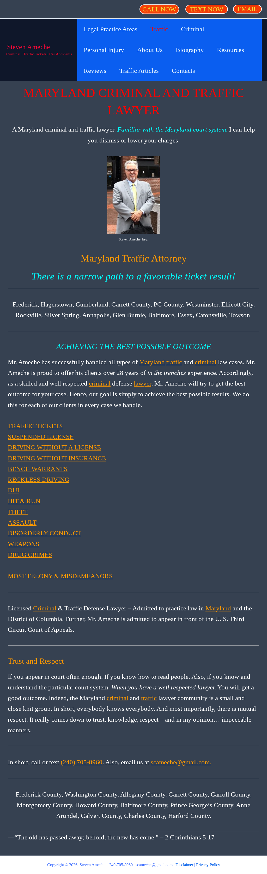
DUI (13, 490)
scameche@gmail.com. (181, 762)
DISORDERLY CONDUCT (44, 533)
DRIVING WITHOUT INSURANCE (57, 458)
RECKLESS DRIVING (38, 479)
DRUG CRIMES (30, 554)
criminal (205, 362)
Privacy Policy (208, 865)
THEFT (18, 511)
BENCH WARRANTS (38, 468)
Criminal (44, 608)
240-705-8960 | (122, 865)
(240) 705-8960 (81, 762)
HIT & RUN (24, 501)
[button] (159, 9)
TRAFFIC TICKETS (35, 425)
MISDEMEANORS (87, 575)
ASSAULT (22, 522)
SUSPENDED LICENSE (41, 436)
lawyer (142, 383)
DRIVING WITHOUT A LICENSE (54, 447)
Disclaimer (184, 865)
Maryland (152, 362)
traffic (174, 362)
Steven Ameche (28, 47)
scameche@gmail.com (154, 865)
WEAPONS (23, 543)
